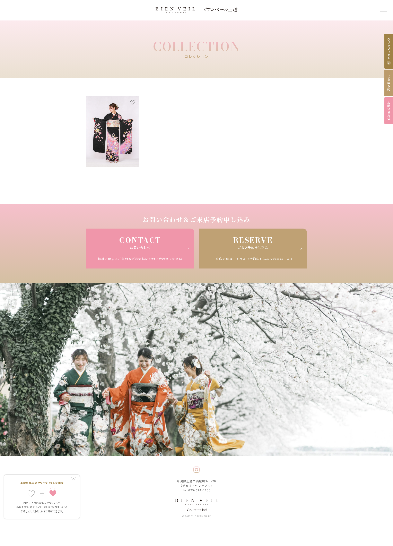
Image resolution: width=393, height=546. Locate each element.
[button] (383, 10)
